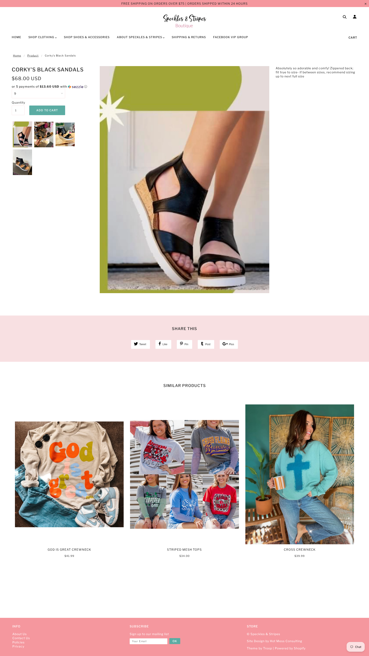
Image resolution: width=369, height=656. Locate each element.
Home (17, 55)
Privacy (18, 646)
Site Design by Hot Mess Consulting (274, 641)
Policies (18, 642)
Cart (352, 37)
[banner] (184, 20)
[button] (52, 87)
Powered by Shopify (290, 648)
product (33, 55)
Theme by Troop (259, 648)
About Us (19, 634)
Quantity (18, 102)
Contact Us (21, 638)
